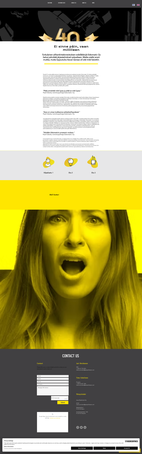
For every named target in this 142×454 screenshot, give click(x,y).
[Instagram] (77, 427)
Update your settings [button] (55, 418)
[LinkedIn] (84, 427)
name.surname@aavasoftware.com (85, 370)
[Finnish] (133, 5)
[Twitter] (81, 427)
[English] (138, 5)
